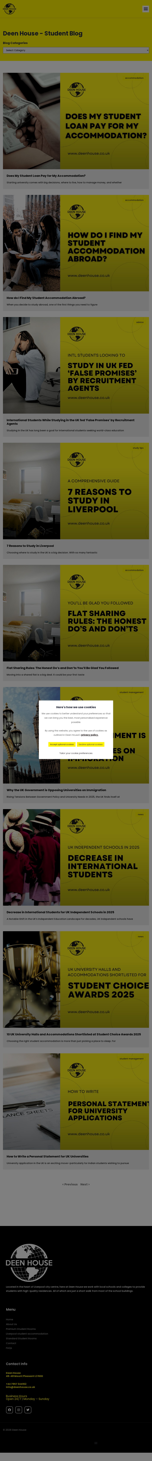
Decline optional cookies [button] (91, 744)
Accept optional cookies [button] (62, 744)
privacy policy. (89, 734)
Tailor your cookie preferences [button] (76, 753)
